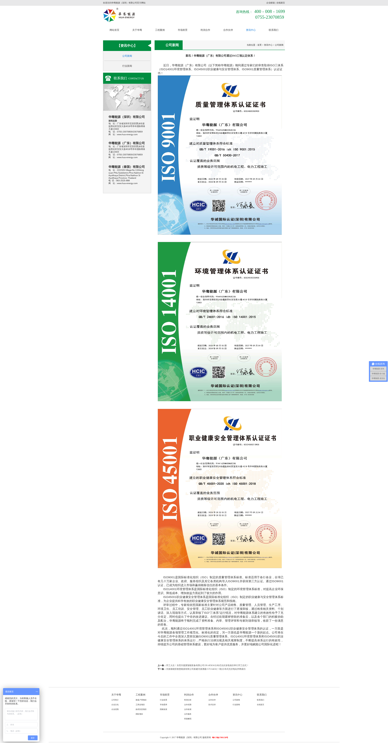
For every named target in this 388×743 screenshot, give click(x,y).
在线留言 (280, 3)
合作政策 (187, 709)
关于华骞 (137, 30)
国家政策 (163, 709)
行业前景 (163, 700)
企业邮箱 (270, 3)
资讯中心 (251, 30)
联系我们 (273, 30)
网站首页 (114, 30)
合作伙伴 (228, 30)
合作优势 (187, 705)
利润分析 (187, 700)
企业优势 (115, 709)
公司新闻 (127, 56)
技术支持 (212, 705)
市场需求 (163, 705)
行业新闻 (127, 66)
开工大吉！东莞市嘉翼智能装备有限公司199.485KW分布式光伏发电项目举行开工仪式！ (207, 665)
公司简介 (115, 700)
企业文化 (115, 705)
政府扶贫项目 (141, 709)
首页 (259, 45)
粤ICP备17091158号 (220, 737)
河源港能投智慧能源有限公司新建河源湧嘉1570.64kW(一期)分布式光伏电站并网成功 (206, 669)
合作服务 (187, 714)
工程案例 (160, 30)
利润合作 (205, 30)
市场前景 (182, 30)
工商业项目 (140, 705)
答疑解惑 (187, 719)
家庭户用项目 (141, 700)
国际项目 (139, 714)
